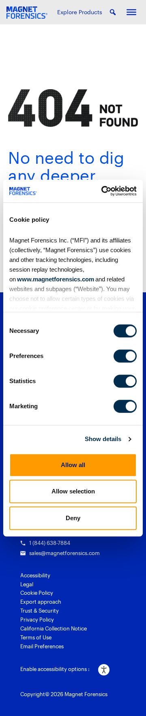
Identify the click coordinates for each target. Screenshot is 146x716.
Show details (103, 438)
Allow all (73, 464)
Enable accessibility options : (55, 669)
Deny (73, 517)
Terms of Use (36, 637)
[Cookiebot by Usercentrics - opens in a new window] (103, 191)
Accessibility (35, 575)
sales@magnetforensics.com (64, 553)
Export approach (40, 601)
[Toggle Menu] (131, 12)
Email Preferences (42, 646)
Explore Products (79, 12)
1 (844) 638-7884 (49, 543)
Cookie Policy (36, 593)
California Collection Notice (53, 628)
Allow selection (73, 491)
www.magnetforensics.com (55, 279)
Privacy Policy (37, 619)
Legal (26, 584)
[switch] (125, 355)
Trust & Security (39, 610)
